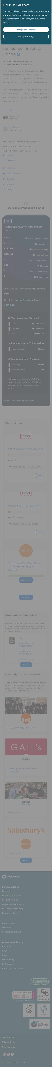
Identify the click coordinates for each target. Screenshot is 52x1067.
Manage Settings (26, 36)
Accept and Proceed (26, 30)
